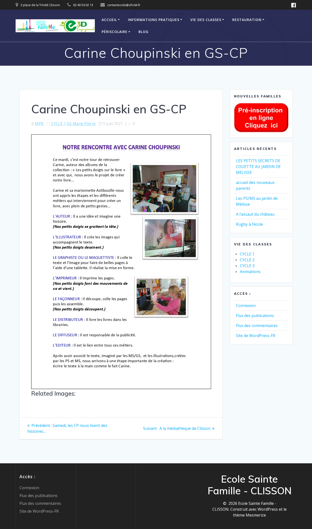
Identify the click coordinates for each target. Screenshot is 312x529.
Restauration (247, 19)
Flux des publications (255, 315)
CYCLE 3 (247, 265)
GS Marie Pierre (81, 123)
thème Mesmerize (249, 515)
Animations (250, 271)
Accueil (109, 19)
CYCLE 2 (247, 260)
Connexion (246, 305)
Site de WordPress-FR (255, 335)
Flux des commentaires (257, 325)
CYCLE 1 (58, 123)
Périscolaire (114, 31)
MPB (39, 123)
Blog (143, 31)
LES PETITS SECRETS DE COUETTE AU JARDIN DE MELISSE (258, 166)
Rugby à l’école (249, 224)
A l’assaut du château (255, 214)
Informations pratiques (153, 19)
